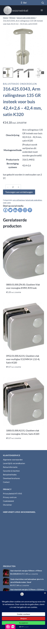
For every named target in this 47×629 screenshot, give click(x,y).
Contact (6, 482)
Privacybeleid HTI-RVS (12, 493)
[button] (8, 73)
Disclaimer (7, 505)
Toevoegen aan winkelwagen (19, 192)
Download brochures (11, 478)
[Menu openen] (41, 10)
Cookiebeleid (8, 501)
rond (4, 203)
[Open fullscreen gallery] (41, 65)
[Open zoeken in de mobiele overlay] (42, 2)
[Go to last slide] (4, 72)
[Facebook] (5, 210)
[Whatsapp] (20, 210)
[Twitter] (10, 210)
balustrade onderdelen (20, 84)
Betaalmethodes (10, 474)
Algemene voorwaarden (13, 459)
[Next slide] (42, 72)
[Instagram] (25, 210)
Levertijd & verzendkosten (14, 463)
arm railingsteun (19, 200)
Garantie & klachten (11, 471)
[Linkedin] (15, 210)
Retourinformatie (10, 467)
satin (9, 203)
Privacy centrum (10, 497)
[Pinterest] (30, 210)
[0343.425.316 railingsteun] (23, 46)
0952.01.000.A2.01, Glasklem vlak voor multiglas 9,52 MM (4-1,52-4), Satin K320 (23, 359)
